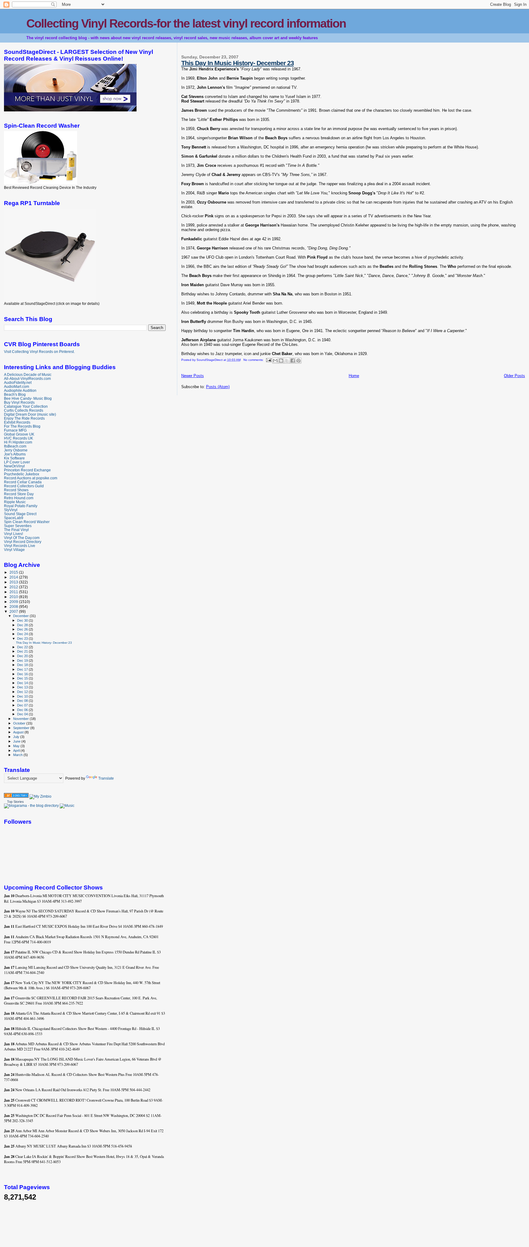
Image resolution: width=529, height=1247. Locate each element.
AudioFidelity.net (18, 382)
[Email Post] (268, 359)
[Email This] (275, 361)
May (17, 746)
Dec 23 (23, 638)
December (21, 616)
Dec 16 (23, 674)
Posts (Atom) (218, 386)
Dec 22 (23, 647)
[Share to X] (287, 361)
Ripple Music (15, 502)
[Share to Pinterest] (298, 361)
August (18, 732)
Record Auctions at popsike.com (30, 478)
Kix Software (14, 458)
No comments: (253, 359)
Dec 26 (23, 629)
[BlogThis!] (281, 361)
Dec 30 (23, 620)
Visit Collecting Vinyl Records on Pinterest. (39, 352)
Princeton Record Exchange (27, 470)
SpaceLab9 (13, 518)
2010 (14, 597)
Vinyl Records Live (19, 546)
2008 (14, 607)
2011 (14, 592)
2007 (14, 611)
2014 (14, 577)
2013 (14, 582)
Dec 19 (23, 660)
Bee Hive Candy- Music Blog (28, 398)
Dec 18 (23, 665)
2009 (14, 602)
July (16, 737)
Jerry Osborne (16, 450)
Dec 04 (23, 714)
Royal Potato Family (20, 506)
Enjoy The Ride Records (24, 418)
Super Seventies (18, 526)
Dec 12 (23, 692)
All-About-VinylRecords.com (27, 378)
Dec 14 (23, 683)
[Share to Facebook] (293, 361)
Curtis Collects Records (23, 410)
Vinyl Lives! (13, 534)
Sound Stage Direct (20, 514)
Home (354, 375)
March (18, 755)
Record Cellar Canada (23, 482)
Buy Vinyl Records (19, 402)
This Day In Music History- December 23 (237, 62)
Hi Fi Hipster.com (18, 442)
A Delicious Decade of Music (27, 374)
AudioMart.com (16, 386)
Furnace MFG (15, 430)
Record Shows (16, 490)
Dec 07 (23, 705)
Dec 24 (23, 634)
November (21, 719)
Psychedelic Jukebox (21, 474)
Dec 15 (23, 678)
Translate (106, 778)
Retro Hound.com (18, 498)
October (19, 723)
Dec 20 (23, 656)
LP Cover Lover (17, 462)
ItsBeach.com (15, 446)
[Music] (67, 805)
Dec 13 (23, 687)
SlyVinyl (10, 510)
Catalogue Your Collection (26, 406)
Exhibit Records (17, 422)
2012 (14, 587)
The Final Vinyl (16, 530)
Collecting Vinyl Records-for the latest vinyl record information (186, 23)
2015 (14, 572)
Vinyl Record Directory (22, 542)
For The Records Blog (22, 426)
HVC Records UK (18, 438)
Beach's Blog (15, 394)
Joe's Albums (15, 454)
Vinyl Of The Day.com (21, 538)
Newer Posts (192, 375)
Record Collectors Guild (24, 486)
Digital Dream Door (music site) (30, 414)
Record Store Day (19, 494)
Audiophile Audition (20, 390)
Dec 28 (23, 625)
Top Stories (15, 801)
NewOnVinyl (14, 466)
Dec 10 (23, 696)
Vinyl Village (14, 550)
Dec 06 (23, 710)
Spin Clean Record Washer (27, 522)
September (21, 728)
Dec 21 (23, 651)
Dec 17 (23, 669)
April (17, 750)
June (17, 741)
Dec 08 (23, 700)
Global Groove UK (19, 434)
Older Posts (514, 375)
